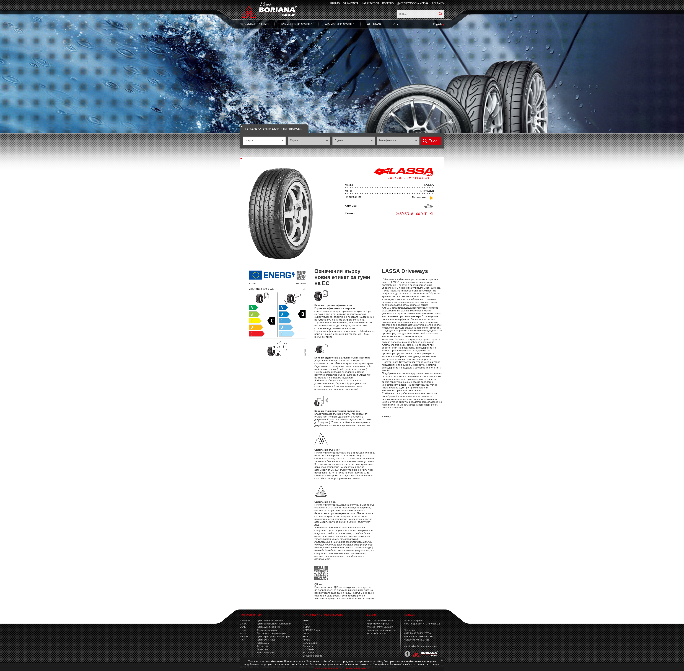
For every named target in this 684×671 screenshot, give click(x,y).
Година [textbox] (339, 140)
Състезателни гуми (267, 630)
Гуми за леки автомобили (270, 620)
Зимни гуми (262, 649)
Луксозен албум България (380, 627)
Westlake (244, 636)
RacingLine (308, 646)
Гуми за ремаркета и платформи (273, 636)
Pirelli (242, 640)
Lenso (243, 630)
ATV (395, 23)
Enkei (305, 636)
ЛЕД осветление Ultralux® (380, 620)
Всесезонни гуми (265, 652)
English (437, 24)
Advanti (306, 640)
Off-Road (374, 23)
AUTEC (306, 620)
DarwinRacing (310, 643)
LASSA (243, 624)
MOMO (243, 627)
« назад (386, 416)
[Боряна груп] (424, 656)
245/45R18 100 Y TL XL (415, 214)
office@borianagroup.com (424, 646)
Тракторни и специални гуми (271, 633)
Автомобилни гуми (254, 23)
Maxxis (243, 633)
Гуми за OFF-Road (266, 640)
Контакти (438, 3)
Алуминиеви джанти (296, 23)
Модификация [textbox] (387, 140)
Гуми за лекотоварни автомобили (274, 624)
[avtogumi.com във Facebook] (407, 656)
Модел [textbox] (294, 140)
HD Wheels (308, 649)
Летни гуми (262, 646)
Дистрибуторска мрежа (413, 3)
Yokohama (245, 620)
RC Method (308, 652)
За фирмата (350, 3)
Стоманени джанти (339, 23)
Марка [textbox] (249, 140)
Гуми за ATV (263, 643)
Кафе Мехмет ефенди (378, 624)
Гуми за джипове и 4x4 (268, 627)
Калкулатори (370, 3)
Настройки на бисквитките (328, 668)
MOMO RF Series (311, 630)
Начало (335, 3)
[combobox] (264, 141)
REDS (306, 624)
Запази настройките (356, 668)
